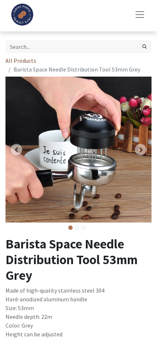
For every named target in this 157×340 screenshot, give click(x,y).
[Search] (145, 46)
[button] (16, 149)
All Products (20, 60)
